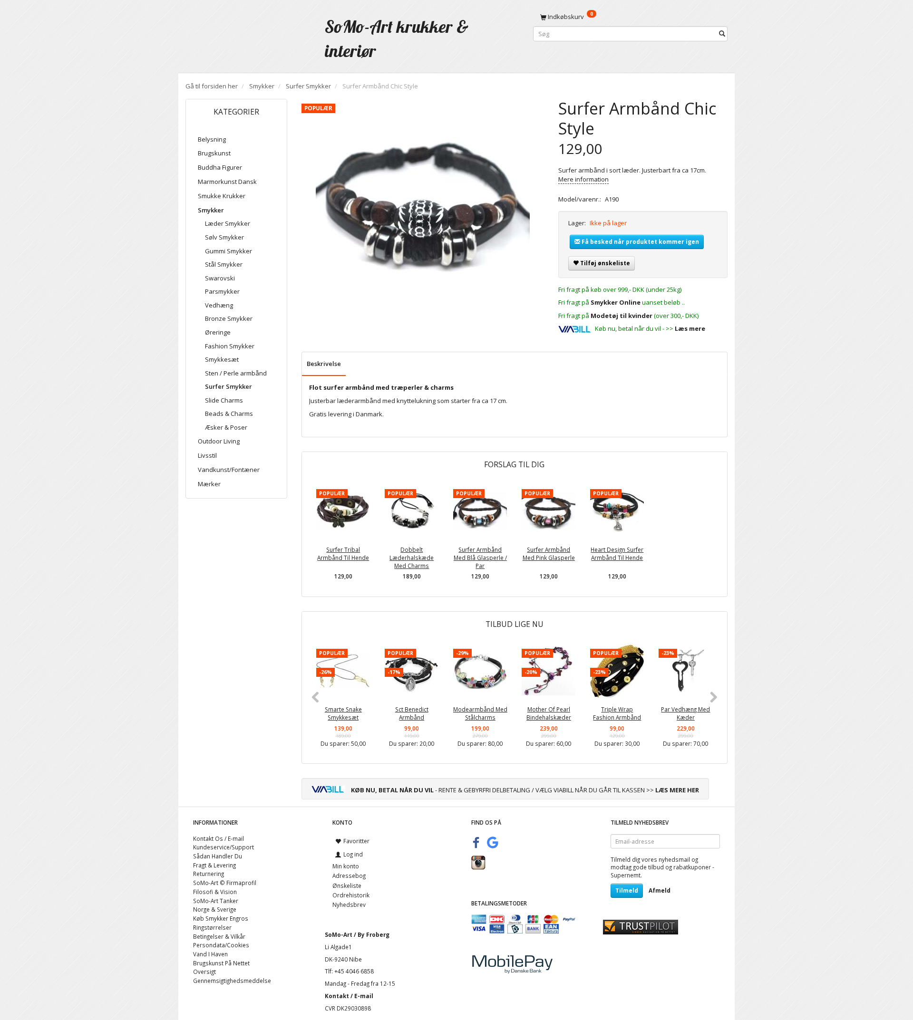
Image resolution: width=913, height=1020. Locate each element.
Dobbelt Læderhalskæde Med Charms (411, 557)
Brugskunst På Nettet (221, 963)
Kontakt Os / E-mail (218, 838)
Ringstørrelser (212, 927)
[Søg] (722, 33)
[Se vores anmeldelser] (640, 926)
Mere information (583, 179)
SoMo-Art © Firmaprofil (224, 882)
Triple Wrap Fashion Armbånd (617, 713)
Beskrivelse (324, 363)
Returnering (208, 873)
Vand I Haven (210, 954)
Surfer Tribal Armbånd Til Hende (343, 553)
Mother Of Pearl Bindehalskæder (548, 713)
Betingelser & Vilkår (219, 936)
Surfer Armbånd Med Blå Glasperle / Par (480, 557)
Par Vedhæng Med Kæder (685, 713)
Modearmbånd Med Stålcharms (480, 713)
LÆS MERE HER (677, 790)
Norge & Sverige (214, 909)
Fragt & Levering (214, 865)
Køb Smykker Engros (220, 918)
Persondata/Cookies (221, 945)
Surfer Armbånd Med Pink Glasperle (549, 553)
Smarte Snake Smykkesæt (343, 713)
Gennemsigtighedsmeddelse (232, 980)
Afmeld (659, 890)
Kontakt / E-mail (349, 996)
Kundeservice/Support (223, 847)
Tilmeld (626, 890)
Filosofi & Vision (215, 891)
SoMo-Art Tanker (215, 901)
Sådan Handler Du (217, 856)
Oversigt (204, 971)
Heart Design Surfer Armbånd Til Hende (617, 553)
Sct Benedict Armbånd (411, 713)
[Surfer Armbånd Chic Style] (422, 206)
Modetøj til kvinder (621, 315)
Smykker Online (616, 302)
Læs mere (690, 328)
